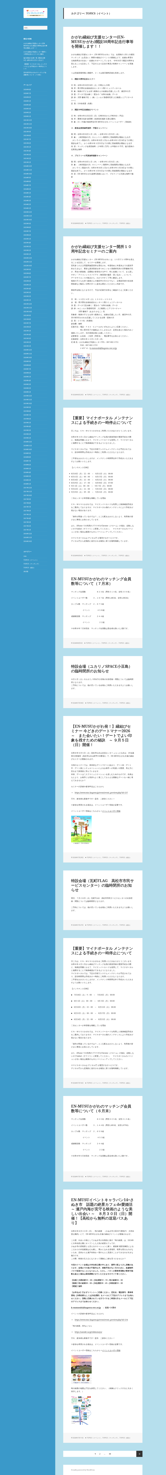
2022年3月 (27, 292)
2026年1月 (27, 116)
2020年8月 (27, 365)
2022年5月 (27, 285)
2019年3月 (27, 430)
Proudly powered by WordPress (83, 1470)
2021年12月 (28, 304)
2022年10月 (28, 266)
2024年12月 (28, 166)
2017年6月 (27, 511)
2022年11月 (28, 262)
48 (110, 1455)
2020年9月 (27, 361)
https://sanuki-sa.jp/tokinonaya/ (88, 1332)
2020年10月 (28, 357)
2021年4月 (27, 334)
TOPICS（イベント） (31, 560)
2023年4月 (27, 243)
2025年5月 (27, 147)
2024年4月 (27, 197)
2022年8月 (27, 273)
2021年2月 (27, 342)
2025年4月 (27, 151)
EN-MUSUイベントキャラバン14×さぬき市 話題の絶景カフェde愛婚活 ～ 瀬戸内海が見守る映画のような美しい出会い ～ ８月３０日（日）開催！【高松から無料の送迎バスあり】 (103, 1211)
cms (25, 556)
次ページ (139, 1454)
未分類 (26, 571)
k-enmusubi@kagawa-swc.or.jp (103, 348)
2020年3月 (27, 384)
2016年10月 (28, 541)
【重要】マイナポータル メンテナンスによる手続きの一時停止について (35, 66)
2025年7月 (27, 139)
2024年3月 (27, 200)
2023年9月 (27, 223)
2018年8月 (27, 457)
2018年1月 (27, 484)
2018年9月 (27, 453)
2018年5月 (27, 468)
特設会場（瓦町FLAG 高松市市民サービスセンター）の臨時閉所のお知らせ (102, 885)
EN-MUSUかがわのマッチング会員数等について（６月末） (101, 1108)
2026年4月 (27, 105)
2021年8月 (27, 319)
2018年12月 (28, 442)
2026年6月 (27, 97)
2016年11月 (28, 537)
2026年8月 (27, 89)
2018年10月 (28, 449)
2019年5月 (27, 423)
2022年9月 (27, 269)
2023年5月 (27, 239)
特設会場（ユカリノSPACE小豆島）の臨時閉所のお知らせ (101, 668)
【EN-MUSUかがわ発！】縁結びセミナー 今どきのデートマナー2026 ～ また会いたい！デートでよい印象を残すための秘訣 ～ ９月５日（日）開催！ (102, 735)
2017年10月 (28, 495)
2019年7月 (27, 415)
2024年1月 (27, 208)
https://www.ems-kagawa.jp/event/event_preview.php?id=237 (101, 792)
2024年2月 (27, 204)
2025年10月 (28, 128)
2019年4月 (27, 426)
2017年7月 (27, 507)
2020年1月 (27, 392)
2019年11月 (28, 400)
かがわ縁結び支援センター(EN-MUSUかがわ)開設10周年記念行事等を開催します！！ (35, 45)
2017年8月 (27, 503)
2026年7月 (27, 93)
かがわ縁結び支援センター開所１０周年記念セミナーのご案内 (101, 249)
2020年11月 (28, 354)
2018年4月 (27, 472)
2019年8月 (27, 411)
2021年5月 (27, 331)
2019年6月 (27, 419)
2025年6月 (27, 143)
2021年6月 (27, 327)
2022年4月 (27, 289)
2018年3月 (27, 476)
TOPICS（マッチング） (32, 564)
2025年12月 (28, 120)
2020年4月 (27, 380)
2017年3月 (27, 522)
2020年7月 (27, 369)
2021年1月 (27, 346)
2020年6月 (27, 373)
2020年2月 (27, 388)
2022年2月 (27, 296)
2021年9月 (27, 315)
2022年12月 (28, 258)
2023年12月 (28, 212)
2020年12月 (28, 350)
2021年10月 (28, 312)
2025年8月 (27, 135)
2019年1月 (27, 438)
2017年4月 (27, 518)
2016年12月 (28, 534)
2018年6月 (27, 465)
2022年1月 (27, 300)
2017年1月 (27, 530)
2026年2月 (27, 112)
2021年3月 (27, 338)
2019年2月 (27, 434)
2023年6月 (27, 235)
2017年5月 (27, 514)
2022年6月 (27, 281)
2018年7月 (27, 461)
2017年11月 (28, 491)
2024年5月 (27, 193)
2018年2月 (27, 480)
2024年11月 (28, 170)
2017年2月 (27, 526)
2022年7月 (27, 277)
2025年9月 (27, 132)
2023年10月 (28, 220)
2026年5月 (27, 101)
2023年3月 (27, 246)
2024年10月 (28, 174)
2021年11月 (28, 308)
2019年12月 (28, 396)
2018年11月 (28, 446)
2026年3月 (27, 109)
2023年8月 (27, 227)
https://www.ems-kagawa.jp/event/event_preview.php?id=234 (101, 1320)
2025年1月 (27, 162)
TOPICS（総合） (29, 568)
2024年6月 (27, 189)
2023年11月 (28, 216)
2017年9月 (27, 499)
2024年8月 (27, 181)
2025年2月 (27, 158)
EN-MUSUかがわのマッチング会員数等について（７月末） (101, 581)
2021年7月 (27, 323)
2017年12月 (28, 488)
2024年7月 (27, 185)
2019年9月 (27, 407)
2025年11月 (28, 124)
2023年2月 (27, 250)
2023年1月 (27, 254)
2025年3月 (27, 155)
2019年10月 (28, 403)
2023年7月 (27, 231)
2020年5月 (27, 377)
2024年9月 (27, 178)
